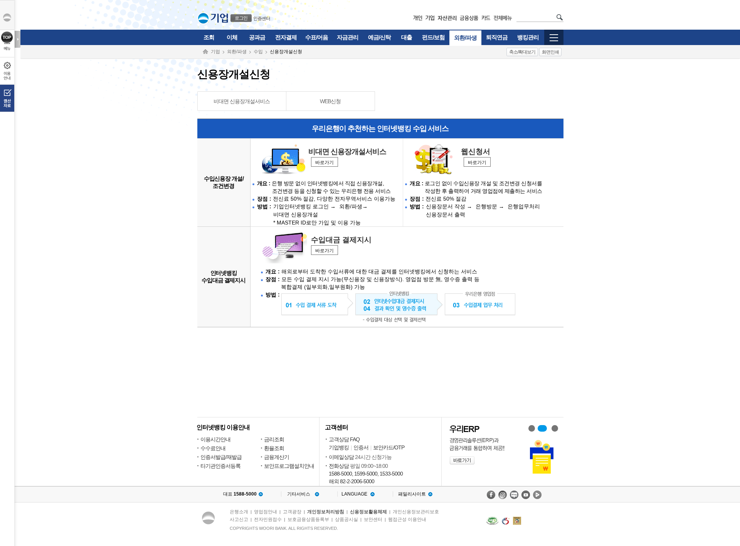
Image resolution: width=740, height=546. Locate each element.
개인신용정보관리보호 (416, 511)
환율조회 (274, 448)
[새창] (492, 521)
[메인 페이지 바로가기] (203, 18)
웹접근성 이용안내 (407, 519)
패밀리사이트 (412, 494)
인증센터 (261, 18)
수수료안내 (212, 448)
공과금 (257, 37)
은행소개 (239, 511)
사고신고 (239, 519)
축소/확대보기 (522, 52)
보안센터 (373, 519)
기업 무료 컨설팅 (555, 428)
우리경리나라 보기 (531, 428)
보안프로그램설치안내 (289, 466)
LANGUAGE (354, 494)
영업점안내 (265, 511)
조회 (209, 37)
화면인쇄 (550, 52)
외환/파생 (465, 37)
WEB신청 (330, 101)
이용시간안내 (215, 439)
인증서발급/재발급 (221, 457)
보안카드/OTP (388, 447)
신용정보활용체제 (368, 511)
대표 (240, 494)
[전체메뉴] (553, 41)
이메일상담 (341, 457)
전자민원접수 (268, 519)
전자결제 (286, 37)
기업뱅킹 (339, 447)
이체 (232, 37)
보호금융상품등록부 (308, 519)
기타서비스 (298, 494)
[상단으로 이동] (7, 37)
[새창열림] (491, 495)
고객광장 (292, 511)
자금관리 (347, 37)
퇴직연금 (497, 37)
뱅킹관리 (528, 37)
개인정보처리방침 (325, 511)
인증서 (360, 447)
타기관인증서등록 (220, 466)
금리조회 (274, 439)
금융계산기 (276, 457)
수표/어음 (316, 37)
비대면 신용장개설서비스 (242, 101)
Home (205, 52)
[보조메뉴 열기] (17, 39)
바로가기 (324, 162)
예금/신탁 (379, 37)
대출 (406, 37)
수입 (258, 51)
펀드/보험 (433, 37)
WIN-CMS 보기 (542, 428)
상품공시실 (346, 519)
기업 (215, 51)
